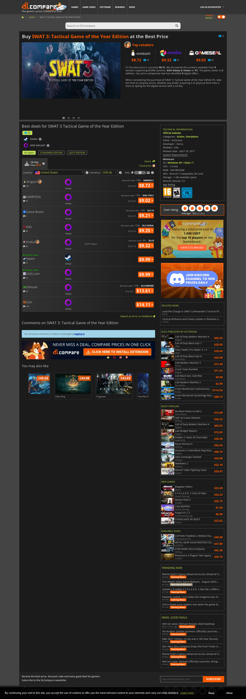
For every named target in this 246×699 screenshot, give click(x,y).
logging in (79, 333)
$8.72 (145, 185)
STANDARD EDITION (51, 152)
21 (26, 262)
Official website (172, 132)
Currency (95, 172)
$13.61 (144, 291)
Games (74, 7)
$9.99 (145, 259)
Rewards (120, 7)
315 (27, 306)
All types (29, 152)
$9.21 (145, 215)
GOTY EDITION (77, 152)
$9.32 (145, 245)
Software (105, 7)
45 (26, 201)
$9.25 (145, 230)
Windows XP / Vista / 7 (181, 162)
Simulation (192, 136)
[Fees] (140, 172)
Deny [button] (211, 693)
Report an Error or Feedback (136, 316)
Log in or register (210, 7)
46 (26, 231)
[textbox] (47, 172)
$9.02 (145, 200)
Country (27, 172)
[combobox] (58, 172)
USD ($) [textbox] (107, 172)
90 (26, 246)
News (132, 7)
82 (26, 291)
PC (29, 132)
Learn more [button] (187, 692)
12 (26, 277)
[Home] (23, 17)
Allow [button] (229, 693)
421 (27, 186)
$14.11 (144, 304)
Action (180, 136)
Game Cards (89, 7)
